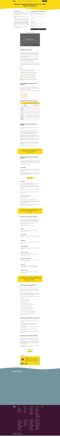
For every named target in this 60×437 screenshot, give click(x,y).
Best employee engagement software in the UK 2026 (38, 428)
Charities (37, 408)
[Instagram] (23, 363)
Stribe (22, 52)
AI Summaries (19, 421)
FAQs (18, 407)
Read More (15, 386)
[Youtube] (26, 363)
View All (46, 371)
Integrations (19, 409)
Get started (30, 351)
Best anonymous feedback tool (38, 425)
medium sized (34, 52)
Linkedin (25, 409)
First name (32, 15)
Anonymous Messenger (28, 205)
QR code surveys (26, 420)
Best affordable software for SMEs (38, 423)
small (30, 52)
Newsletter (25, 408)
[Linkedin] (21, 363)
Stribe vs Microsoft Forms (24, 94)
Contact (25, 407)
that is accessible (25, 173)
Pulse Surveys (19, 420)
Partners (37, 407)
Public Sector (37, 409)
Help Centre (19, 410)
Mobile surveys (26, 421)
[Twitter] (24, 363)
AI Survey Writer (20, 422)
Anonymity (19, 408)
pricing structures (24, 230)
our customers (28, 345)
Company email (32, 18)
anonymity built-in (25, 192)
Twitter (25, 410)
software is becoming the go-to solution (31, 135)
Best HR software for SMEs (38, 421)
